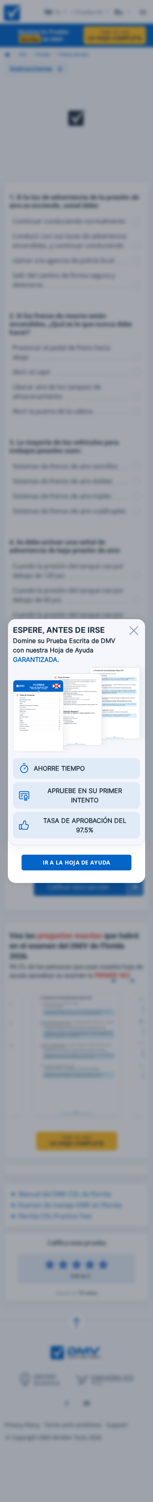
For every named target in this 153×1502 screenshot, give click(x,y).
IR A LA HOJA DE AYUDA (77, 862)
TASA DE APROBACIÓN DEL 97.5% (84, 825)
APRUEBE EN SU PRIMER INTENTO (84, 795)
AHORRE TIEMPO (59, 768)
